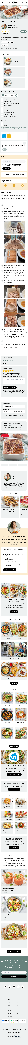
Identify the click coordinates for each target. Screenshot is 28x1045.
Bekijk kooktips (14, 847)
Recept (24, 31)
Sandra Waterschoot (13, 27)
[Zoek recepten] (5, 2)
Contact (24, 1029)
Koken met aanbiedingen (14, 774)
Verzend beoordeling (9, 387)
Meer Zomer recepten (14, 951)
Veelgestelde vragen (6, 1029)
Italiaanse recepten (22, 465)
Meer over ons (14, 544)
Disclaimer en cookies (16, 1029)
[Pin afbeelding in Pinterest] (5, 435)
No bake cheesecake (18, 61)
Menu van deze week (14, 789)
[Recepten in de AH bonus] (14, 757)
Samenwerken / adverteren (14, 1032)
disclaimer (14, 129)
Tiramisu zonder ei (17, 72)
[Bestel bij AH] (4, 136)
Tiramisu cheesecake (18, 83)
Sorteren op (6, 403)
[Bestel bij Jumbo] (9, 136)
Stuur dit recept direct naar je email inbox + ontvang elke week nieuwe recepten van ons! (14, 165)
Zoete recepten (12, 465)
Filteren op (6, 409)
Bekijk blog (14, 611)
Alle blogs (14, 683)
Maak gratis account (9, 569)
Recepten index (14, 746)
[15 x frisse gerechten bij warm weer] (14, 590)
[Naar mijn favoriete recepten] (23, 2)
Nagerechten (4, 465)
